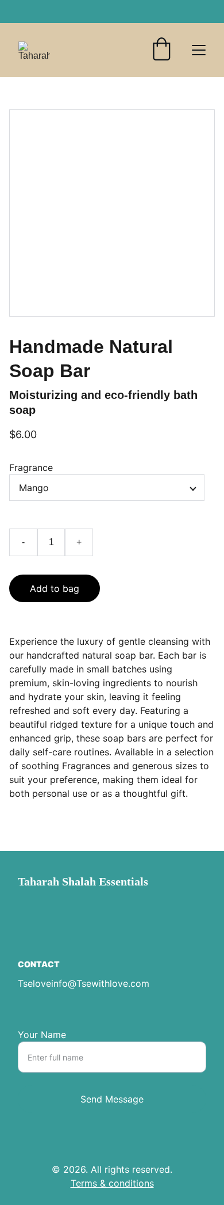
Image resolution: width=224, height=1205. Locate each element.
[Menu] (199, 50)
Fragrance (31, 467)
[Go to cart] (161, 50)
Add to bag (54, 588)
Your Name (42, 1034)
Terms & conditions (112, 1183)
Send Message (112, 1099)
